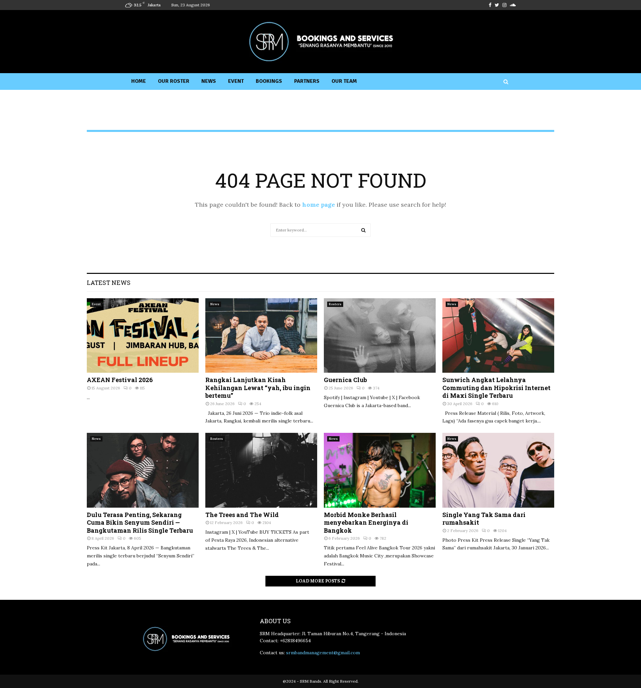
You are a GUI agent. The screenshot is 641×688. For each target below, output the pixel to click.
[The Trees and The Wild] (261, 470)
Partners (306, 81)
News (208, 81)
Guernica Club (345, 380)
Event (236, 81)
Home (138, 81)
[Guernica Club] (380, 335)
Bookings (269, 81)
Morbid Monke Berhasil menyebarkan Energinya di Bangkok (366, 522)
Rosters (335, 304)
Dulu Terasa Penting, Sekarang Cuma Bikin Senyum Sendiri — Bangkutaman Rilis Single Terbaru (140, 522)
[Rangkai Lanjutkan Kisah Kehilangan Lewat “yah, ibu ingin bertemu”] (261, 335)
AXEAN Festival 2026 (120, 380)
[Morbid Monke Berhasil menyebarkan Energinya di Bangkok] (380, 470)
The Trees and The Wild (242, 515)
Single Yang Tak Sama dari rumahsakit (483, 518)
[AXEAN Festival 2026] (143, 335)
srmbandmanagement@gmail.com (323, 653)
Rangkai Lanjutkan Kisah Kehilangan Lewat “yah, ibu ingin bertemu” (257, 387)
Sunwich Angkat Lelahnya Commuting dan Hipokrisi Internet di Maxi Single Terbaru (496, 387)
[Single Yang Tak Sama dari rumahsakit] (498, 470)
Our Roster (173, 81)
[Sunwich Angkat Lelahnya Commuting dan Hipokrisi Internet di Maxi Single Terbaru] (498, 335)
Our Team (344, 81)
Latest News (109, 283)
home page (318, 204)
